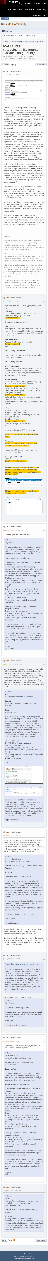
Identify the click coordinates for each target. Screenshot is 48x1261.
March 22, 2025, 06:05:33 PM (11, 1041)
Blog (20, 3)
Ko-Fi (43, 3)
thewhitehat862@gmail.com (23, 697)
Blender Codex (39, 15)
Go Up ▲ (32, 1254)
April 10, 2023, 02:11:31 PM (11, 301)
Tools (19, 9)
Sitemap (31, 1258)
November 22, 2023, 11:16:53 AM (13, 530)
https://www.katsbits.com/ (15, 747)
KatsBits (12, 2)
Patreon (36, 3)
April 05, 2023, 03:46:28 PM (11, 75)
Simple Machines (29, 1256)
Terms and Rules (23, 1254)
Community (41, 9)
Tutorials (12, 9)
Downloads (29, 9)
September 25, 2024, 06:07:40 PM (13, 835)
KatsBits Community (13, 24)
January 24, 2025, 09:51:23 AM (12, 959)
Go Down (5, 65)
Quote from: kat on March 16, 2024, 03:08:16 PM (22, 964)
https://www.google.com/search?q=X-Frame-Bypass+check (22, 256)
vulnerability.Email (33, 716)
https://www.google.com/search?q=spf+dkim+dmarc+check (23, 261)
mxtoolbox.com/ (25, 743)
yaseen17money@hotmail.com (22, 1218)
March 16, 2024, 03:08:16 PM (13, 664)
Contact (27, 3)
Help (15, 1254)
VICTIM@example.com (18, 410)
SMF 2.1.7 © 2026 (19, 1256)
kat (7, 71)
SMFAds (17, 1258)
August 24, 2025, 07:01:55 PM (12, 1190)
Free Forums (24, 1258)
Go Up (4, 1240)
